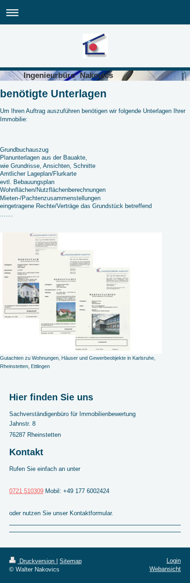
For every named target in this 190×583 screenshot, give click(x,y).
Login (173, 560)
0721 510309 (26, 491)
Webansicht (165, 568)
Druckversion (37, 561)
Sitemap (70, 561)
